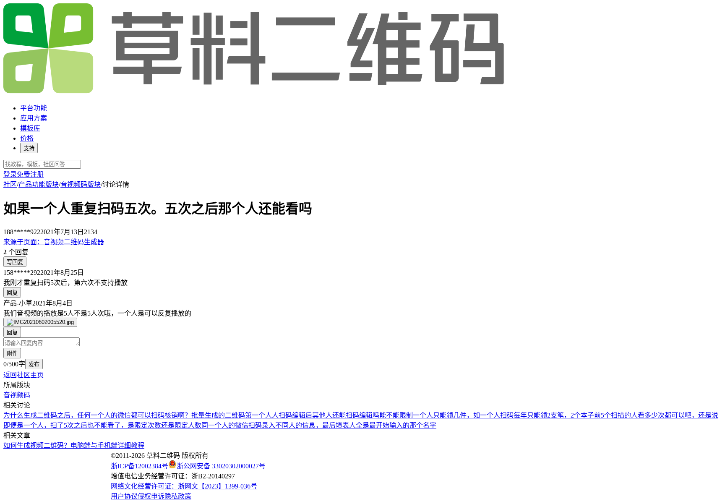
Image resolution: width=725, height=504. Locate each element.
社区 (10, 184)
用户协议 (124, 496)
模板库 (30, 128)
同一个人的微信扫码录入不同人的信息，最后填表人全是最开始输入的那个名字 (318, 425)
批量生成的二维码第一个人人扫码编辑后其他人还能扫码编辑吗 (285, 415)
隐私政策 (177, 496)
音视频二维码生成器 (53, 241)
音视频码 (16, 395)
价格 (27, 138)
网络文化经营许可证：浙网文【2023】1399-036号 (184, 486)
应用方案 (33, 118)
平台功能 (33, 108)
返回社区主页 (23, 375)
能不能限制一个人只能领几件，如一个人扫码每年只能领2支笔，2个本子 (486, 415)
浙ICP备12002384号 (139, 466)
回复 (12, 293)
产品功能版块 (38, 184)
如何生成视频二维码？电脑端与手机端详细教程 (73, 445)
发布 (34, 364)
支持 (28, 148)
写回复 (15, 262)
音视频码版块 (80, 184)
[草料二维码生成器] (255, 91)
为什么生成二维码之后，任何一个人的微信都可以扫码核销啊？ (97, 415)
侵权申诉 (151, 496)
